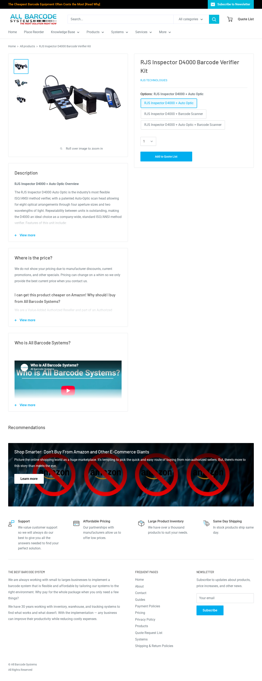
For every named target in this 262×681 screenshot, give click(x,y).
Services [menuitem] (141, 32)
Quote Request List (148, 633)
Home (12, 46)
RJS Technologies (153, 80)
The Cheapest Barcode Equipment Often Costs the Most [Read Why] (54, 4)
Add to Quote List (166, 156)
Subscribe (210, 610)
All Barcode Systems (24, 664)
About (139, 586)
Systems (141, 639)
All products (27, 46)
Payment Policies (147, 606)
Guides (140, 600)
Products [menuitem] (93, 32)
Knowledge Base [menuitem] (63, 32)
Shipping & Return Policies (154, 646)
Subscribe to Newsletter (233, 4)
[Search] (214, 19)
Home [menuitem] (12, 32)
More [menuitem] (162, 32)
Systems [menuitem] (117, 32)
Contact (140, 593)
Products (141, 626)
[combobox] (120, 19)
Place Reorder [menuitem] (34, 32)
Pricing (140, 613)
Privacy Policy (145, 619)
